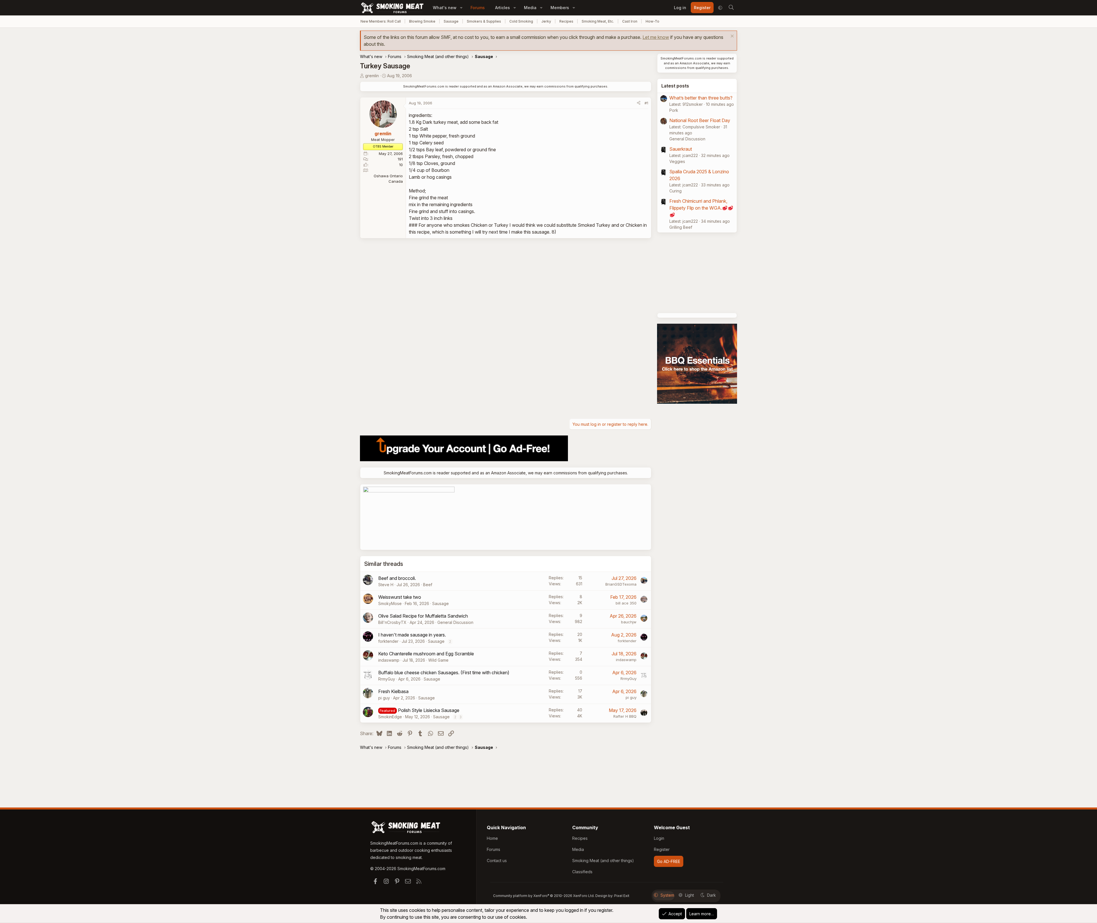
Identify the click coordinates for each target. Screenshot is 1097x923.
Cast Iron (629, 21)
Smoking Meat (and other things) (603, 860)
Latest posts (675, 86)
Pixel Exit (621, 896)
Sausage (451, 21)
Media (530, 7)
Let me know (655, 37)
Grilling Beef (680, 227)
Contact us (497, 860)
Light (689, 895)
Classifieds (582, 871)
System (667, 895)
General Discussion (455, 622)
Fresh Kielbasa (393, 691)
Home (492, 838)
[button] (461, 7)
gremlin (372, 75)
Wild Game (438, 660)
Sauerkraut (680, 149)
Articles (502, 7)
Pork (673, 110)
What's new (445, 7)
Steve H (385, 584)
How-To (652, 21)
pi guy (384, 697)
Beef (427, 584)
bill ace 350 (626, 603)
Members (559, 7)
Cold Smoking (521, 21)
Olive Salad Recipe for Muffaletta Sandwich (423, 616)
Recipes (566, 21)
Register (662, 849)
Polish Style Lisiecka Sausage (428, 710)
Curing (675, 190)
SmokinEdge (390, 716)
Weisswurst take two (399, 597)
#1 (646, 103)
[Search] (731, 7)
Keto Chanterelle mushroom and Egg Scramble (426, 654)
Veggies (677, 161)
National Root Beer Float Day (699, 120)
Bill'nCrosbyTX (392, 622)
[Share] (638, 103)
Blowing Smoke (422, 21)
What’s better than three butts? (700, 98)
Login (659, 838)
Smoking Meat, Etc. (598, 21)
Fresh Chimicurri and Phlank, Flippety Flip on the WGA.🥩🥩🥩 (701, 208)
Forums (478, 7)
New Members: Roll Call (381, 21)
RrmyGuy (386, 679)
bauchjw (628, 622)
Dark (711, 895)
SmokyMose (390, 603)
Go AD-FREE (668, 861)
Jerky (546, 21)
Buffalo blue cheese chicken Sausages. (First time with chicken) (443, 672)
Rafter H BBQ (624, 716)
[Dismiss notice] (731, 37)
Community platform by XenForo (543, 896)
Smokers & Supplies (484, 21)
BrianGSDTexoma (620, 584)
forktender (388, 641)
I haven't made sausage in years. (412, 635)
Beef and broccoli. (397, 578)
